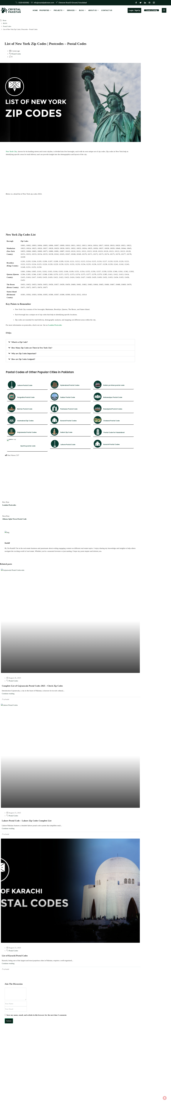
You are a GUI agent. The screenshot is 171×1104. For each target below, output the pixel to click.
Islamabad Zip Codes (25, 421)
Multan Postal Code (24, 409)
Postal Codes (7, 26)
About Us (92, 10)
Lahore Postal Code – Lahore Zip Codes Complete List (26, 821)
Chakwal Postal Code (111, 421)
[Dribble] (149, 2)
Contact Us (106, 10)
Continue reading (8, 694)
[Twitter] (140, 2)
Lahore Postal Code (24, 385)
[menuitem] (164, 10)
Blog (81, 10)
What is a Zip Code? (19, 342)
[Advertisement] (70, 174)
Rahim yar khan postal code (113, 385)
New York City (11, 151)
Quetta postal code (27, 446)
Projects (58, 10)
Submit (8, 1021)
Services (71, 10)
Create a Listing (151, 10)
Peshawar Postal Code (68, 409)
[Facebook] (136, 2)
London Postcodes (55, 325)
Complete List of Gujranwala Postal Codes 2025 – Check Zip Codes (32, 686)
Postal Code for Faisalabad (114, 432)
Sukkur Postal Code (67, 397)
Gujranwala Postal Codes (27, 432)
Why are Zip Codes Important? (23, 353)
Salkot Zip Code (66, 432)
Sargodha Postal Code (25, 397)
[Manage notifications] (165, 1098)
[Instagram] (154, 2)
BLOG (5, 23)
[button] (70, 342)
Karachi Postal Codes (68, 421)
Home (35, 10)
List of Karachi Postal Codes (15, 955)
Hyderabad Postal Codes (69, 385)
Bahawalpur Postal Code (112, 397)
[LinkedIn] (145, 2)
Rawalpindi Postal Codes (112, 409)
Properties (44, 10)
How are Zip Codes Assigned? (23, 359)
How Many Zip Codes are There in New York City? (31, 348)
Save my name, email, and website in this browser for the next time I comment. (37, 1015)
